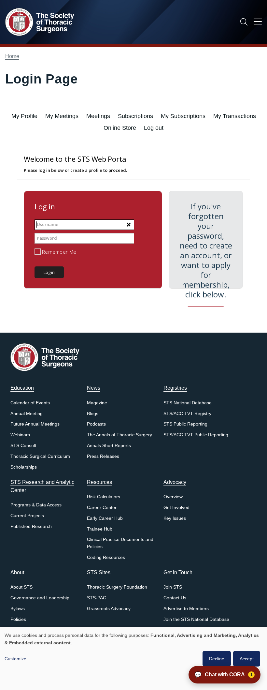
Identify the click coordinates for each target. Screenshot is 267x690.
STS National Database (187, 402)
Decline (216, 658)
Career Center (102, 507)
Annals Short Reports (109, 445)
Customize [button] (15, 658)
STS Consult (23, 445)
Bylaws (17, 608)
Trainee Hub (99, 529)
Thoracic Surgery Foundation (117, 587)
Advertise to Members (186, 608)
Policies (18, 619)
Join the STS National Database (196, 619)
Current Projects (27, 515)
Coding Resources (106, 557)
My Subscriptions (183, 116)
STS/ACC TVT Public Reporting (195, 434)
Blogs (92, 413)
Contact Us (174, 597)
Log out (153, 128)
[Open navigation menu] (257, 22)
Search (244, 22)
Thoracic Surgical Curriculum (40, 456)
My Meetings (61, 116)
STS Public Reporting (185, 424)
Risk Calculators (103, 496)
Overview (173, 496)
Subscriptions (135, 116)
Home (12, 56)
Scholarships (23, 467)
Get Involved (176, 507)
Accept (247, 658)
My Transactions (234, 116)
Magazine (97, 402)
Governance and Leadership (39, 597)
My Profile (24, 116)
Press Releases (103, 456)
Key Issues (174, 518)
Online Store (120, 128)
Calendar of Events (30, 402)
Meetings (98, 116)
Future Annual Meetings (35, 424)
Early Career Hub (105, 518)
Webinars (20, 434)
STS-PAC (96, 597)
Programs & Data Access (36, 504)
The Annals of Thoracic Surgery (119, 434)
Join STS (172, 587)
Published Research (31, 526)
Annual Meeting (26, 413)
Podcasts (96, 424)
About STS (21, 587)
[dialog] (133, 658)
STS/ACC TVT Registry (187, 413)
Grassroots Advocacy (109, 608)
